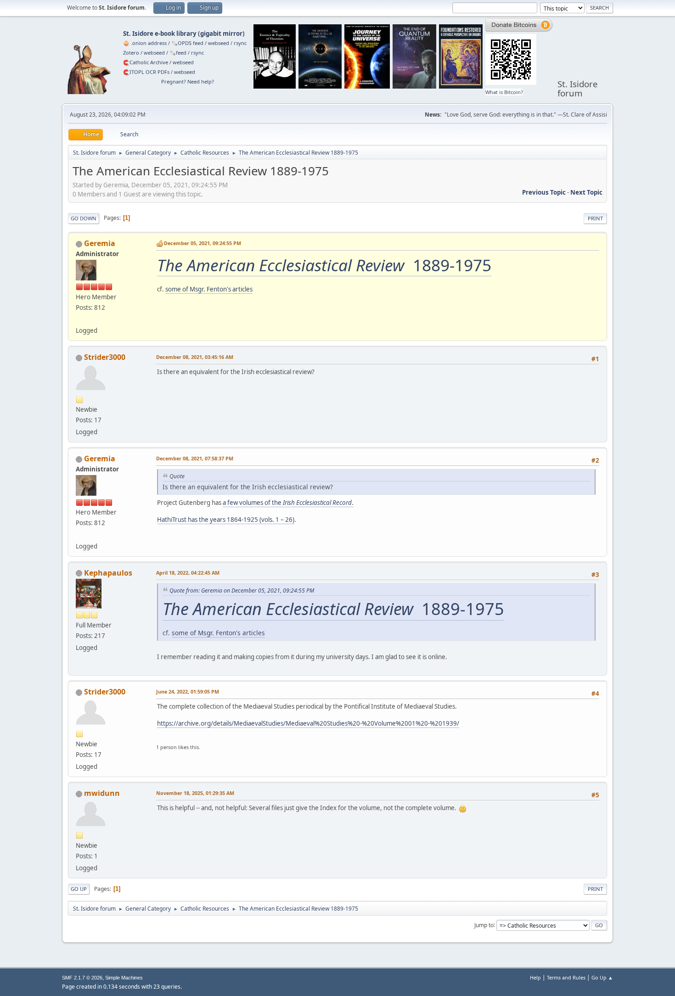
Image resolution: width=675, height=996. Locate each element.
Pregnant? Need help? (187, 81)
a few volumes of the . (288, 502)
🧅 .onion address (145, 42)
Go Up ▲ (602, 977)
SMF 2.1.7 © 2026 (82, 977)
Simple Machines (124, 977)
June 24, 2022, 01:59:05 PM (187, 691)
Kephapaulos (108, 573)
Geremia (99, 243)
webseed (218, 42)
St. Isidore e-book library (160, 33)
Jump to (484, 925)
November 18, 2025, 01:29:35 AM (195, 792)
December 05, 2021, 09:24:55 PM (202, 243)
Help (535, 977)
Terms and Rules (566, 977)
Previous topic (544, 192)
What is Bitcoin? (504, 92)
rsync (240, 42)
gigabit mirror (221, 33)
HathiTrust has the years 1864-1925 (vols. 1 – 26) (225, 519)
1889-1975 (324, 265)
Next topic (586, 192)
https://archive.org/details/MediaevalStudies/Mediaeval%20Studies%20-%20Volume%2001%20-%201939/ (308, 723)
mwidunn (102, 793)
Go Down (83, 218)
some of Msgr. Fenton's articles (209, 289)
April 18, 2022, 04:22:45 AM (187, 572)
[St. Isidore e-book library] (79, 319)
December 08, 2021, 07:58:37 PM (194, 458)
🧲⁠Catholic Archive (145, 62)
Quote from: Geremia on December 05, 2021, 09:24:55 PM (241, 590)
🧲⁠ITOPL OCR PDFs (146, 71)
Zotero (131, 52)
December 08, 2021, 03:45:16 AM (194, 356)
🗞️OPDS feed (187, 42)
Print (595, 218)
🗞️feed (177, 52)
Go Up (79, 888)
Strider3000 (104, 357)
